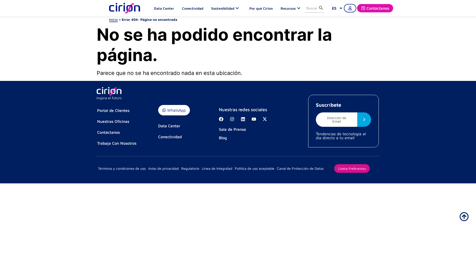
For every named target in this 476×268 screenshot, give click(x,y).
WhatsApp (176, 110)
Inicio (113, 19)
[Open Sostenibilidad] (238, 8)
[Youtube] (254, 119)
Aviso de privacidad (163, 168)
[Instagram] (232, 119)
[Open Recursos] (300, 8)
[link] (337, 8)
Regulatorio (190, 168)
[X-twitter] (265, 119)
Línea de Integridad (217, 168)
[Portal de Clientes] (350, 8)
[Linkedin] (243, 119)
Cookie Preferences (352, 168)
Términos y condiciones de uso (122, 168)
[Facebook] (221, 119)
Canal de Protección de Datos (300, 168)
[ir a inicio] (464, 216)
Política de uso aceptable (254, 168)
